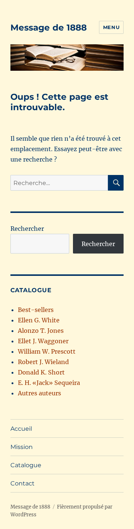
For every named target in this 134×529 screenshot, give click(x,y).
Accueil (21, 428)
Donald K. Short (41, 372)
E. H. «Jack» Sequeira (49, 382)
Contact (22, 483)
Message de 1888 (48, 27)
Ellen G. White (39, 320)
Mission (21, 446)
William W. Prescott (47, 351)
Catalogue (25, 465)
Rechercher (27, 228)
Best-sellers (36, 309)
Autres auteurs (39, 393)
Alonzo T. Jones (41, 330)
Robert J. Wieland (43, 362)
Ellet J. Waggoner (43, 341)
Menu (111, 27)
